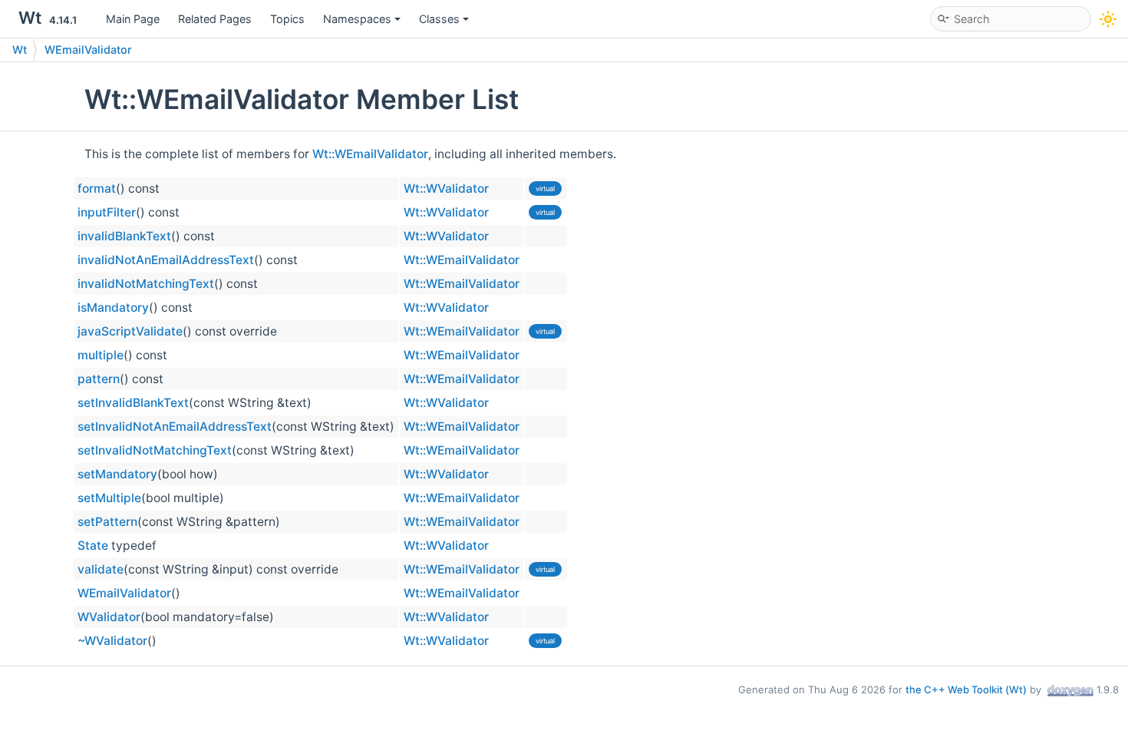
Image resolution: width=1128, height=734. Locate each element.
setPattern (107, 521)
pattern (99, 379)
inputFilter (107, 212)
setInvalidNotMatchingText (155, 450)
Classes (439, 18)
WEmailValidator (88, 49)
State (93, 545)
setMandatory (117, 474)
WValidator (109, 617)
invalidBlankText (124, 236)
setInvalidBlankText (133, 402)
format (97, 188)
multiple (101, 355)
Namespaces (357, 18)
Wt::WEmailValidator (370, 154)
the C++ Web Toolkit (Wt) (966, 689)
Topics (287, 18)
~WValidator (112, 640)
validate (101, 569)
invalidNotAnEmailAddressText (166, 260)
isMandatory (113, 307)
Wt (19, 49)
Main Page (133, 18)
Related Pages (215, 18)
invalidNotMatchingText (146, 283)
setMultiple (109, 498)
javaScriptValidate (130, 331)
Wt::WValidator (446, 188)
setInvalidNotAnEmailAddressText (175, 426)
